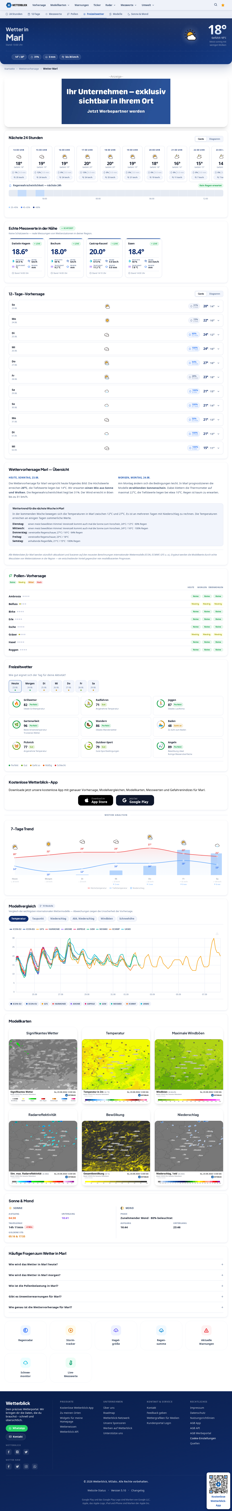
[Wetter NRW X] (17, 1466)
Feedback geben (157, 1413)
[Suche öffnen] (215, 5)
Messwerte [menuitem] (127, 5)
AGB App (195, 1423)
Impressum (197, 1407)
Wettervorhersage (29, 68)
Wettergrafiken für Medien (163, 1418)
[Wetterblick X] (26, 1452)
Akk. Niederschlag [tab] (83, 918)
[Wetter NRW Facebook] (9, 1466)
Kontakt (18, 1436)
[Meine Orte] (223, 5)
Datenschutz (197, 1413)
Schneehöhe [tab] (126, 918)
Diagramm (214, 139)
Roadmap (109, 1413)
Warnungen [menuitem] (82, 5)
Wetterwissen (68, 1426)
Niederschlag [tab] (58, 918)
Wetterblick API (69, 1431)
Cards (201, 139)
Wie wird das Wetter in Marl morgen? (34, 1275)
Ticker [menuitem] (97, 5)
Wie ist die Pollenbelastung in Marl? (33, 1285)
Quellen (195, 1443)
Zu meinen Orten (70, 1413)
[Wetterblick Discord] (17, 1452)
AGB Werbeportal (200, 1433)
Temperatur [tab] (18, 918)
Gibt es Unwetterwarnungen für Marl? (35, 1296)
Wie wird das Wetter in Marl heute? (33, 1264)
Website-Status (97, 1490)
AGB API (195, 1428)
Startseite (9, 68)
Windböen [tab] (107, 918)
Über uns (109, 1407)
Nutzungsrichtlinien (202, 1418)
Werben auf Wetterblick (117, 1428)
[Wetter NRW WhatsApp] (35, 1466)
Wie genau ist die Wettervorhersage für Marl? (40, 1307)
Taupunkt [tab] (38, 918)
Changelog (137, 1490)
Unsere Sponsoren (114, 1423)
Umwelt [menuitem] (146, 5)
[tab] (15, 686)
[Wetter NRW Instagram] (26, 1466)
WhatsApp (19, 1428)
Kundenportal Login (159, 1423)
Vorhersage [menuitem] (39, 5)
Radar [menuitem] (108, 5)
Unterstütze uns (113, 1433)
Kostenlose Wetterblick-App (77, 1407)
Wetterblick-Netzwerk (116, 1418)
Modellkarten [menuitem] (58, 5)
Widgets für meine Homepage (71, 1419)
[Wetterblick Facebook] (9, 1452)
